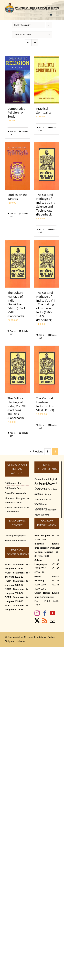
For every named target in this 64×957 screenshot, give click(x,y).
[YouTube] (52, 613)
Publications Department (40, 506)
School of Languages (45, 509)
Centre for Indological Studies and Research (45, 481)
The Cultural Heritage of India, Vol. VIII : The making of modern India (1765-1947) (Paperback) (45, 306)
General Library (42, 494)
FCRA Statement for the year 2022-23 (17, 583)
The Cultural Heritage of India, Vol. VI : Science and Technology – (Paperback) (45, 204)
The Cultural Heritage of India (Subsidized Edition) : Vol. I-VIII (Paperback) (17, 304)
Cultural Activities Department (43, 486)
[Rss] (44, 620)
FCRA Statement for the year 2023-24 (17, 591)
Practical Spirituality (43, 110)
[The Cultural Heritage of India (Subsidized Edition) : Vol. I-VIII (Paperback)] (17, 264)
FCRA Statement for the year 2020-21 (17, 566)
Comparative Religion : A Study (16, 112)
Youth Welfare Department (41, 516)
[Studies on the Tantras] (17, 166)
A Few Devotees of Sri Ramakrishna (17, 509)
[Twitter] (37, 620)
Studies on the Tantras (17, 197)
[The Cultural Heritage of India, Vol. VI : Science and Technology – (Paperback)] (46, 166)
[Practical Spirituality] (46, 79)
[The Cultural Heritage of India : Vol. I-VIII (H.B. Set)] (46, 369)
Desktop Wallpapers (15, 535)
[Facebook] (44, 613)
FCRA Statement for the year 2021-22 (17, 574)
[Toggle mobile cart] (50, 15)
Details (24, 131)
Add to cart (13, 133)
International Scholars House (45, 491)
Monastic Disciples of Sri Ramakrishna (17, 500)
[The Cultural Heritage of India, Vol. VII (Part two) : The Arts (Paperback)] (17, 369)
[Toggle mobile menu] (57, 15)
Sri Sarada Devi (13, 488)
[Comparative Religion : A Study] (17, 79)
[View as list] (35, 42)
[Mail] (52, 620)
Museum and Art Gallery (43, 501)
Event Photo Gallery (15, 540)
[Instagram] (37, 613)
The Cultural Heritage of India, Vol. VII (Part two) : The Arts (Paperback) (17, 408)
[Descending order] (49, 25)
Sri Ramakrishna (13, 483)
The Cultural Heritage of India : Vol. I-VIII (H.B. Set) (45, 404)
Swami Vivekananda (15, 493)
